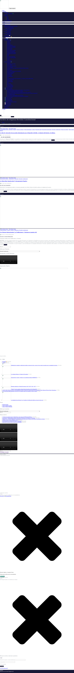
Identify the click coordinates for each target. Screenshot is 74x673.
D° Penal (4, 37)
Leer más (53, 140)
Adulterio (8, 62)
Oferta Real (16, 178)
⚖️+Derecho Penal (8, 87)
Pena (8, 77)
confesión (8, 43)
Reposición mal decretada (46, 129)
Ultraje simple (9, 70)
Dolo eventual (9, 49)
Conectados (4, 452)
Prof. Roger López (12, 128)
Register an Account (3, 672)
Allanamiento (9, 60)
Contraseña (2, 661)
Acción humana (10, 67)
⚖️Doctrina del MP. (8, 99)
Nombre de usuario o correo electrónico (7, 659)
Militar (8, 54)
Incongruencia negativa (11, 46)
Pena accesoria (9, 84)
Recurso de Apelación (11, 56)
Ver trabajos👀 (7, 35)
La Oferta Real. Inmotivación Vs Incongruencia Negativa (13, 181)
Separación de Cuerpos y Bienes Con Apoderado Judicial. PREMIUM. (24, 377)
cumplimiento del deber (11, 63)
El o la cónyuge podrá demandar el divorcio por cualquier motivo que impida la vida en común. (19, 391)
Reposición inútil (38, 129)
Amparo (8, 41)
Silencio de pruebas (64, 129)
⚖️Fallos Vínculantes (9, 97)
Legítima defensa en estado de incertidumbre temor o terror (17, 68)
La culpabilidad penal (11, 94)
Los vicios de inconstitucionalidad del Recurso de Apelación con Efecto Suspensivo (22, 93)
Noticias (6, 107)
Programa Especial (8, 29)
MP (7, 17)
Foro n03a (9, 32)
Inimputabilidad (10, 76)
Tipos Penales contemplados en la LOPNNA (15, 95)
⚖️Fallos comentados (9, 89)
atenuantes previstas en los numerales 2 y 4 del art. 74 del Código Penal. (20, 78)
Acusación (9, 40)
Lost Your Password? (4, 668)
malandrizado (9, 74)
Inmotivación (11, 178)
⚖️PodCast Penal (8, 98)
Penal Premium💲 (10, 13)
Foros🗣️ (6, 38)
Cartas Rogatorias (3, 230)
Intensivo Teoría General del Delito (11, 26)
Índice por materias (4, 409)
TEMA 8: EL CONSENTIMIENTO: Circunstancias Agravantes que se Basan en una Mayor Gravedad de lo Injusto (23, 418)
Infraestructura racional (11, 47)
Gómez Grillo (7, 108)
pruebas (8, 58)
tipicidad (8, 69)
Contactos (4, 11)
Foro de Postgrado (10, 28)
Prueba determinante (28, 129)
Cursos (3, 24)
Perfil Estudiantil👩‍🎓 (8, 36)
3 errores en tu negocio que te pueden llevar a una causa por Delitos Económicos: (17, 416)
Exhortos (12, 230)
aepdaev (8, 19)
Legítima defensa (10, 73)
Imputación (9, 83)
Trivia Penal (7, 106)
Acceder (3, 109)
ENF (8, 18)
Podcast (6, 14)
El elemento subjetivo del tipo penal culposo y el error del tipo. (18, 90)
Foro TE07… (9, 30)
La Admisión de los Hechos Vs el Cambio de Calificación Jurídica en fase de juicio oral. (27, 400)
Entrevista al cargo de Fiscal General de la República (12, 422)
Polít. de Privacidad (8, 20)
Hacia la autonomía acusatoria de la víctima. (15, 91)
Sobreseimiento (10, 45)
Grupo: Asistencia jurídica (7, 405)
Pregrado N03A (7, 31)
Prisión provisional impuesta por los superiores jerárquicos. (17, 96)
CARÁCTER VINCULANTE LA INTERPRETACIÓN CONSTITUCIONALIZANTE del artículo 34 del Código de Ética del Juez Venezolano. (29, 390)
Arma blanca (9, 75)
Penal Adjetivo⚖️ (8, 39)
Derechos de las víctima (11, 50)
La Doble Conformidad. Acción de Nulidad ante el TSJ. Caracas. (19, 92)
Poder (8, 55)
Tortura (8, 59)
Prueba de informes (20, 129)
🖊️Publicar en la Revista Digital (10, 101)
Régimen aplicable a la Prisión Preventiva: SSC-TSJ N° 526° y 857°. (23, 386)
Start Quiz (2, 576)
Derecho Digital (7, 105)
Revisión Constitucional (11, 57)
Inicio (3, 10)
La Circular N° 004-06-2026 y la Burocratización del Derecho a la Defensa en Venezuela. (18, 417)
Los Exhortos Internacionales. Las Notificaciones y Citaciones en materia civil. (18, 232)
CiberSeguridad (7, 25)
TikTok (3, 21)
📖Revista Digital (8, 104)
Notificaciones (9, 48)
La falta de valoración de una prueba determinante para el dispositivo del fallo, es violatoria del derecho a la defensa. (27, 133)
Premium (6, 12)
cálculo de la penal (10, 79)
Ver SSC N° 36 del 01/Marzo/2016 (6, 236)
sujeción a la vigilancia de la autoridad (14, 71)
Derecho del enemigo (11, 51)
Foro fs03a (9, 34)
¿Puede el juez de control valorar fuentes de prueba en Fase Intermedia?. (24, 389)
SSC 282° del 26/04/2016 (5, 137)
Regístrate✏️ (4, 361)
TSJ (7, 16)
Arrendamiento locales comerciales (6, 129)
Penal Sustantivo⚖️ (8, 61)
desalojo (14, 129)
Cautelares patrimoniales (11, 52)
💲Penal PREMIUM (8, 100)
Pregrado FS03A (8, 33)
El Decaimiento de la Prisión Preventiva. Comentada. (12, 421)
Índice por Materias (4, 249)
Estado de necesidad (10, 72)
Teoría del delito (10, 81)
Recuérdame (3, 664)
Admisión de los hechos (11, 53)
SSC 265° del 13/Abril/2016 (5, 185)
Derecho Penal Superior (9, 27)
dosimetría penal (10, 86)
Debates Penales (5, 404)
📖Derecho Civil (8, 102)
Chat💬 (3, 362)
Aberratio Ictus (9, 80)
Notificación (16, 230)
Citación (8, 230)
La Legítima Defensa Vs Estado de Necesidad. (19, 374)
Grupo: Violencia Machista (7, 406)
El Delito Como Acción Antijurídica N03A (10, 420)
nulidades (8, 44)
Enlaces (6, 15)
